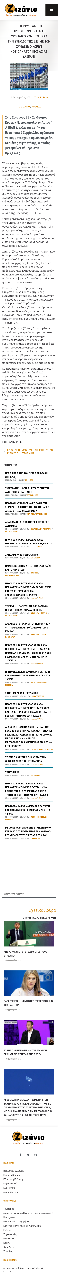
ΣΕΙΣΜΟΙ (41, 764)
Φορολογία (8, 1247)
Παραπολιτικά (10, 1183)
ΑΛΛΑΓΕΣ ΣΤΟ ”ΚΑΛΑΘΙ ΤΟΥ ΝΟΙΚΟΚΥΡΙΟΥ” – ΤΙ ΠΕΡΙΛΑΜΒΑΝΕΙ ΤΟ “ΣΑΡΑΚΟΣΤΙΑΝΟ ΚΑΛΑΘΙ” (28, 627)
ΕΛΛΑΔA (34, 547)
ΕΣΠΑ (6, 1243)
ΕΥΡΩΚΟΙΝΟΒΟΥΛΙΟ (12, 575)
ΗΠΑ (51, 749)
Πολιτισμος (10, 1259)
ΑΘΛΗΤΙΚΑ (31, 514)
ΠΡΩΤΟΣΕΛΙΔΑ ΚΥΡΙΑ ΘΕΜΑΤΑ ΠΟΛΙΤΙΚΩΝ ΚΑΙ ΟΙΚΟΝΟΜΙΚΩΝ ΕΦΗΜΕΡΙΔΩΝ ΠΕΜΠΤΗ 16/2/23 (27, 675)
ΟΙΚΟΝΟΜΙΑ (35, 613)
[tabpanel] (29, 679)
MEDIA (33, 682)
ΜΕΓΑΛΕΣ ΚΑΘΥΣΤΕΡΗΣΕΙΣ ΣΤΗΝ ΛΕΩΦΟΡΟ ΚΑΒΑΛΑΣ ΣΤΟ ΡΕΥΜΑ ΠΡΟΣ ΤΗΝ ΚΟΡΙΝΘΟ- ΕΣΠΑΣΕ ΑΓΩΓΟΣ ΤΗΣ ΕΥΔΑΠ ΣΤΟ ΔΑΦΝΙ (28, 831)
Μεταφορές (8, 1238)
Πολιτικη (8, 1162)
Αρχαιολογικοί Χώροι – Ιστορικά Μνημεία (23, 1268)
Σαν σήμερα (35, 558)
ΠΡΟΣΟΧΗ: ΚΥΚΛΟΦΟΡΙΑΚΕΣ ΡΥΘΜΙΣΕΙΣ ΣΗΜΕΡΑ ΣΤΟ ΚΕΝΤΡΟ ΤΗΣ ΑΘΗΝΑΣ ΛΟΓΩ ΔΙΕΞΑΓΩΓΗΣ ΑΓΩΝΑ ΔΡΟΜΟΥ (27, 507)
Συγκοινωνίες (32, 495)
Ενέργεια (7, 1230)
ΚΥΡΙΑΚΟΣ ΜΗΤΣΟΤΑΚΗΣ (20, 453)
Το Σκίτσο (29, 480)
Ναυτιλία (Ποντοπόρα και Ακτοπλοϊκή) (22, 1226)
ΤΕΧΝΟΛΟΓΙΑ (43, 749)
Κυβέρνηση (9, 1188)
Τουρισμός (8, 1208)
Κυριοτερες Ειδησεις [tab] (14, 894)
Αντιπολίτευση (45, 529)
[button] (51, 10)
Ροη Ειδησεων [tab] (10, 465)
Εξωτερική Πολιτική (13, 1179)
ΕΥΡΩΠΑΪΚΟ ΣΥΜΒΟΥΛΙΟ (20, 450)
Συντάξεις (8, 1251)
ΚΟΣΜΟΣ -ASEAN (44, 450)
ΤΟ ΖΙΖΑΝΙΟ (23, 106)
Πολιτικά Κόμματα (12, 532)
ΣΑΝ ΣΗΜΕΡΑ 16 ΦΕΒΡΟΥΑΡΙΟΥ (21, 693)
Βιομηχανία (9, 1217)
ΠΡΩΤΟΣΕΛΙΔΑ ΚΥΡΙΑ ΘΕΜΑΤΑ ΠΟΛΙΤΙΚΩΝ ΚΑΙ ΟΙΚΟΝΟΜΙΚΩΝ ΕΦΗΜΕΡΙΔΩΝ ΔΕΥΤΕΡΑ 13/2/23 (27, 810)
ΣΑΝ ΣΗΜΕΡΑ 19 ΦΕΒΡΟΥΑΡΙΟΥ (21, 554)
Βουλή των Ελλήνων (13, 1170)
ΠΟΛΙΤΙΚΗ (34, 529)
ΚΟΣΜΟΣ (36, 106)
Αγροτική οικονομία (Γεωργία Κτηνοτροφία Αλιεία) (28, 1213)
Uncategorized (38, 696)
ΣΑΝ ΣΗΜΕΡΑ (12, 772)
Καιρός (40, 547)
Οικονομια (9, 1200)
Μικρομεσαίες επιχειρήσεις (16, 1221)
